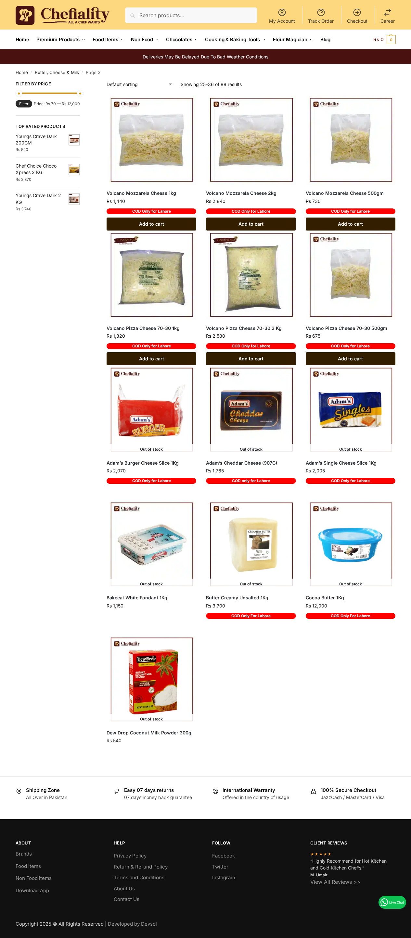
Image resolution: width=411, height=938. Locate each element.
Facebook (223, 856)
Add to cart (151, 224)
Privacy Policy (130, 856)
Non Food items (34, 878)
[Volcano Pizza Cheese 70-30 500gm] (350, 275)
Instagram (223, 877)
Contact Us (126, 899)
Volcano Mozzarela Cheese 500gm (345, 193)
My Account (282, 21)
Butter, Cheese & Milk (57, 72)
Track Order (321, 21)
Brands (24, 854)
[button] (384, 39)
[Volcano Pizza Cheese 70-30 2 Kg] (251, 275)
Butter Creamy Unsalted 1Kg (237, 597)
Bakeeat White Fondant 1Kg (137, 597)
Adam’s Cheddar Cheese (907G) (241, 463)
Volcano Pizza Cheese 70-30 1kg (143, 328)
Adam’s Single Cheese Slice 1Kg (341, 463)
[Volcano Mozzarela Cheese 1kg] (151, 140)
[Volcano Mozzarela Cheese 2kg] (251, 140)
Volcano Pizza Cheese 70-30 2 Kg (244, 328)
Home (22, 72)
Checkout (357, 21)
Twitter (220, 867)
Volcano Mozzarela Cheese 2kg (241, 193)
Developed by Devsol (132, 924)
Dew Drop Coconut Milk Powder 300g (149, 732)
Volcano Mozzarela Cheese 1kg (141, 193)
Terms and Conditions (139, 877)
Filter (24, 103)
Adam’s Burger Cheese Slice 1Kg (143, 463)
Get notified (151, 493)
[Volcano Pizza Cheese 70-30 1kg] (151, 275)
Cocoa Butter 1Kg (325, 597)
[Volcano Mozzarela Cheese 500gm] (350, 140)
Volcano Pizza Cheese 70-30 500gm (346, 328)
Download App (32, 890)
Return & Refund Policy (141, 867)
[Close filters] (82, 84)
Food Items (28, 866)
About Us (124, 888)
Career (387, 21)
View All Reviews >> (335, 882)
